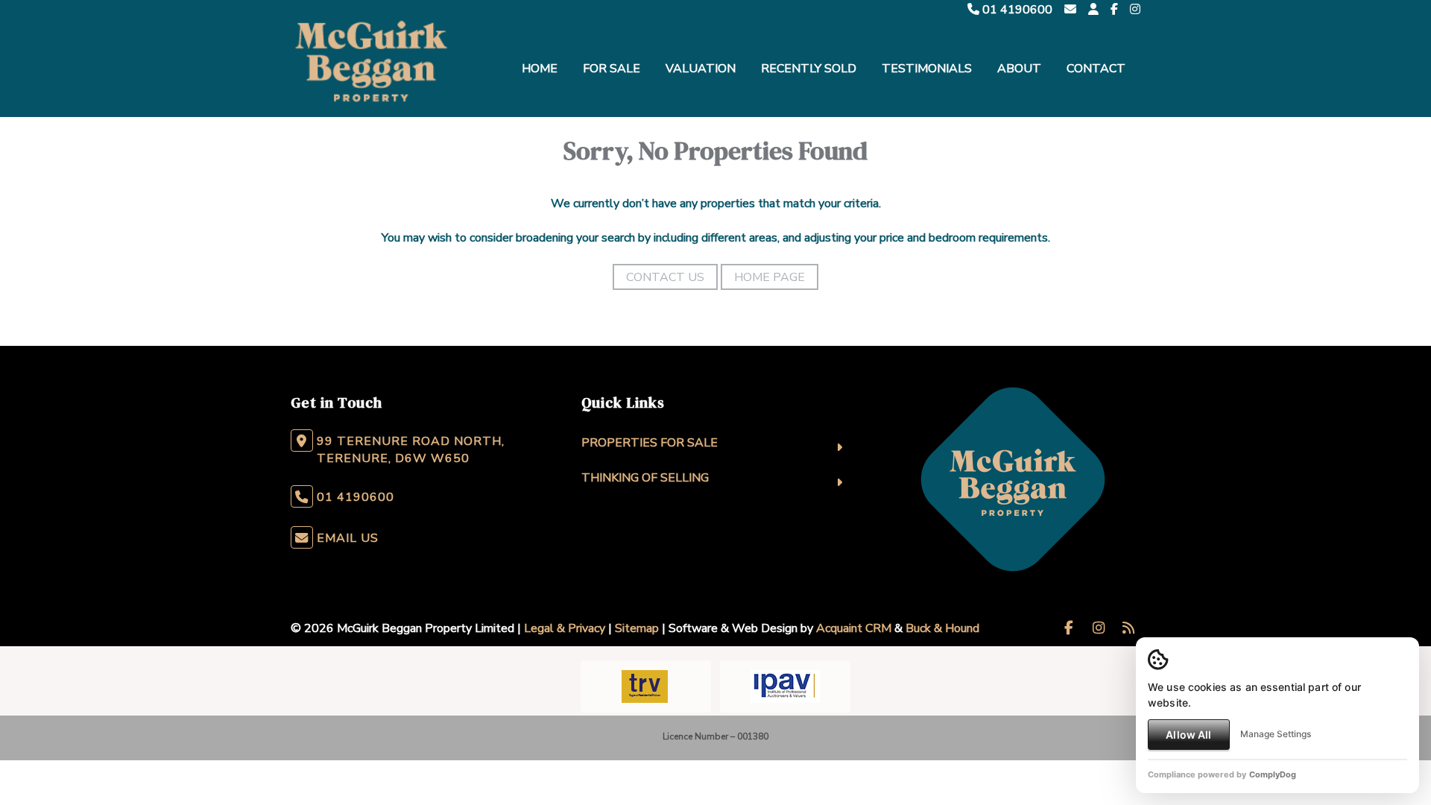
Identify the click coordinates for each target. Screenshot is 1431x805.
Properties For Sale (649, 443)
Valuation (701, 68)
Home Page (769, 277)
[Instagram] (1135, 9)
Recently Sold (808, 68)
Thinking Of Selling (645, 478)
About (1019, 68)
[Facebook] (1114, 9)
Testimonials (927, 68)
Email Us (348, 538)
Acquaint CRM (853, 628)
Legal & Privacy (564, 628)
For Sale (611, 68)
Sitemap (637, 628)
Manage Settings (1275, 733)
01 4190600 (1015, 9)
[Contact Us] (1093, 9)
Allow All (1188, 734)
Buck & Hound (942, 628)
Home (539, 68)
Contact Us (665, 277)
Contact (1096, 68)
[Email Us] (1070, 9)
